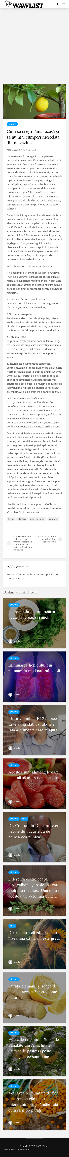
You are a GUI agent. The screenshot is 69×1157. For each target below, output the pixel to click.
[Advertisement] (34, 46)
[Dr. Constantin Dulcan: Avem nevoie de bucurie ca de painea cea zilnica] (34, 836)
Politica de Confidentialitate (16, 1149)
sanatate (53, 518)
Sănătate (12, 124)
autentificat (28, 574)
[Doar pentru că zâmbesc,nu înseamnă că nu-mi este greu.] (34, 943)
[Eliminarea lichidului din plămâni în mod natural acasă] (34, 676)
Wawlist (46, 1146)
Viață (24, 819)
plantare (22, 518)
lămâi (11, 518)
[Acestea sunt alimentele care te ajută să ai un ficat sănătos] (34, 783)
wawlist (16, 641)
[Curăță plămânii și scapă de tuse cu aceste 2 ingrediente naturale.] (34, 997)
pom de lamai (37, 518)
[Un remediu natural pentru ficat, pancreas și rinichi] (34, 622)
